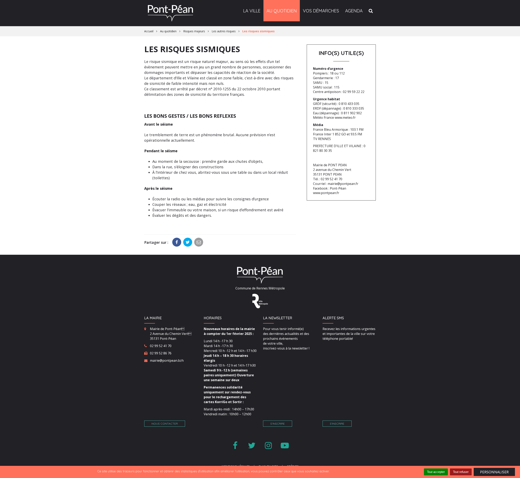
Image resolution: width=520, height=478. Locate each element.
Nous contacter (165, 423)
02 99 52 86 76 (160, 353)
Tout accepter (436, 472)
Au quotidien (281, 11)
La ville (251, 11)
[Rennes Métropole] (260, 301)
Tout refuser (461, 472)
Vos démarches (321, 11)
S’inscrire (277, 423)
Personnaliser (494, 471)
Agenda (354, 11)
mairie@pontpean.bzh (167, 360)
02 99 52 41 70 (160, 346)
